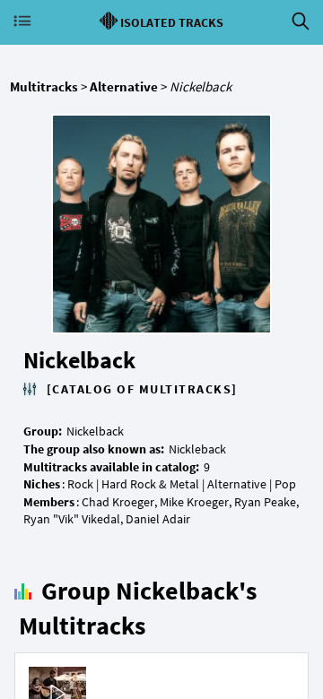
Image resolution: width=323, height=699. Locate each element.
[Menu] (22, 21)
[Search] (300, 21)
